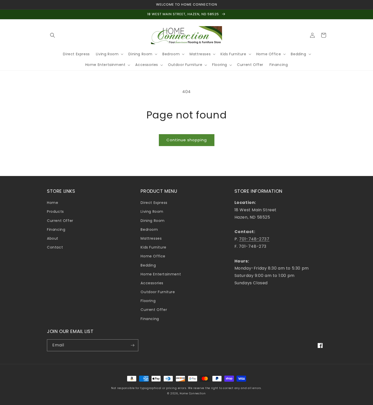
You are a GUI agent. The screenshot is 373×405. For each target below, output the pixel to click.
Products (55, 211)
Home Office (153, 256)
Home (52, 202)
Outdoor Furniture (158, 291)
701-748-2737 (254, 239)
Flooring (148, 300)
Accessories (152, 283)
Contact (55, 247)
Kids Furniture (153, 247)
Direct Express (154, 202)
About (52, 238)
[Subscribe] (132, 345)
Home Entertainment (161, 274)
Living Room (152, 211)
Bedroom (149, 229)
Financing (56, 229)
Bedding (148, 265)
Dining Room (153, 220)
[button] (52, 35)
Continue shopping (186, 140)
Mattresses (151, 238)
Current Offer (60, 220)
